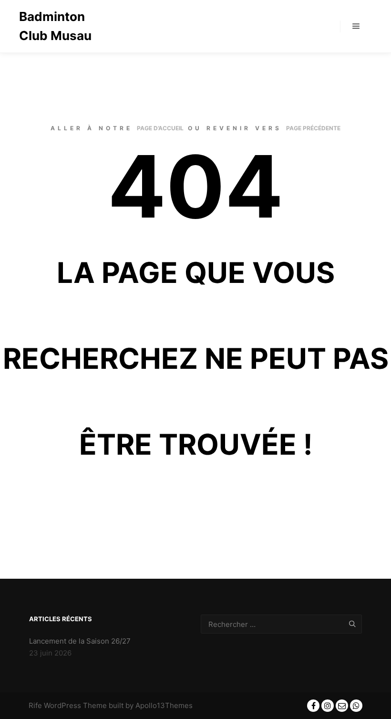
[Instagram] (327, 705)
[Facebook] (313, 705)
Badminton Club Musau (55, 26)
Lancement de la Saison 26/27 (80, 641)
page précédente (313, 128)
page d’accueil (160, 128)
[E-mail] (342, 705)
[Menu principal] (356, 26)
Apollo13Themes (164, 705)
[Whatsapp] (356, 705)
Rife (35, 705)
